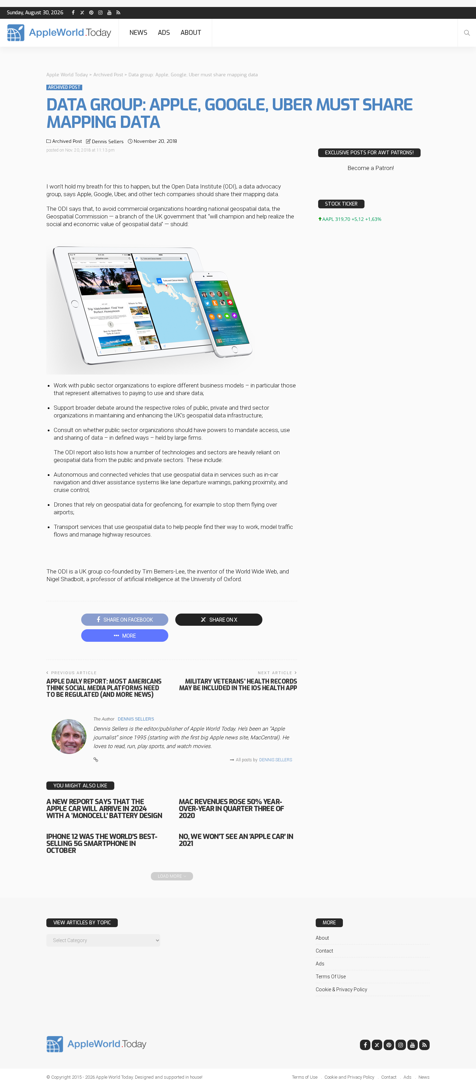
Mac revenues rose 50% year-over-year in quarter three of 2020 (231, 809)
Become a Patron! (370, 167)
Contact (324, 951)
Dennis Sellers (108, 142)
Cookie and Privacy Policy (349, 1077)
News (138, 33)
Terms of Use (331, 976)
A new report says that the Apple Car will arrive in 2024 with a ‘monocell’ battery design (104, 809)
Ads (164, 33)
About (191, 33)
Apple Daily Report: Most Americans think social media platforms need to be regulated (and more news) (104, 688)
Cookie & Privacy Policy (341, 989)
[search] (467, 33)
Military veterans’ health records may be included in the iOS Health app (238, 684)
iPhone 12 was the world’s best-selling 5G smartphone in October (101, 843)
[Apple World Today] (59, 33)
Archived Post (64, 87)
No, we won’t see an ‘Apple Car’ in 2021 (236, 840)
